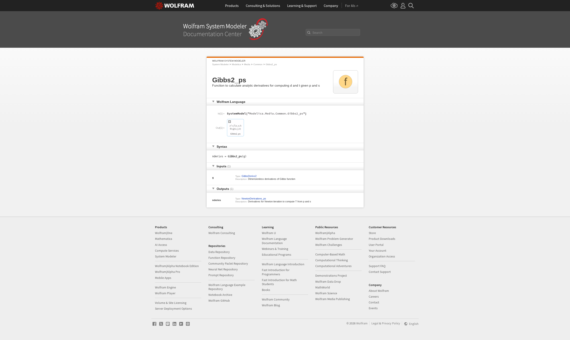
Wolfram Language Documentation (274, 241)
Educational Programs (276, 255)
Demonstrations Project (331, 276)
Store (372, 233)
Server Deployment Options (173, 309)
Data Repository (219, 252)
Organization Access (382, 256)
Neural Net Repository (223, 269)
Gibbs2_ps (271, 64)
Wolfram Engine (165, 287)
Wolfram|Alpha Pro (167, 272)
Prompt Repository (221, 275)
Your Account (377, 251)
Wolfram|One (163, 233)
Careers (374, 296)
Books (266, 290)
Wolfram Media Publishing (332, 299)
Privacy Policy (391, 323)
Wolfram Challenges (328, 245)
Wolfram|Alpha (325, 233)
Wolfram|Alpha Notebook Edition (177, 266)
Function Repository (221, 258)
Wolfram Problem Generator (334, 239)
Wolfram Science (326, 293)
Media (247, 64)
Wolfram (362, 323)
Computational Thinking (331, 260)
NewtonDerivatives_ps (254, 198)
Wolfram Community (276, 299)
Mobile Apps (163, 278)
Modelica (236, 64)
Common (258, 64)
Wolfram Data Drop (328, 282)
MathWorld (322, 287)
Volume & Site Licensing (170, 303)
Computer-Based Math (330, 254)
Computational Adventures (333, 266)
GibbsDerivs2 (249, 176)
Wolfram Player (165, 293)
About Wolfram (379, 291)
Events (373, 308)
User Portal (376, 245)
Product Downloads (382, 239)
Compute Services (167, 251)
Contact (374, 302)
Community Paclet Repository (228, 263)
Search (317, 32)
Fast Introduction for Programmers (275, 272)
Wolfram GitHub (219, 301)
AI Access (161, 245)
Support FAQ (377, 266)
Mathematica (163, 239)
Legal (375, 323)
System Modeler (220, 64)
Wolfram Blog (271, 305)
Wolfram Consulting (221, 233)
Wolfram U (269, 233)
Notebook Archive (220, 295)
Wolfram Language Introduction (283, 264)
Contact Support (380, 272)
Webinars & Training (275, 249)
